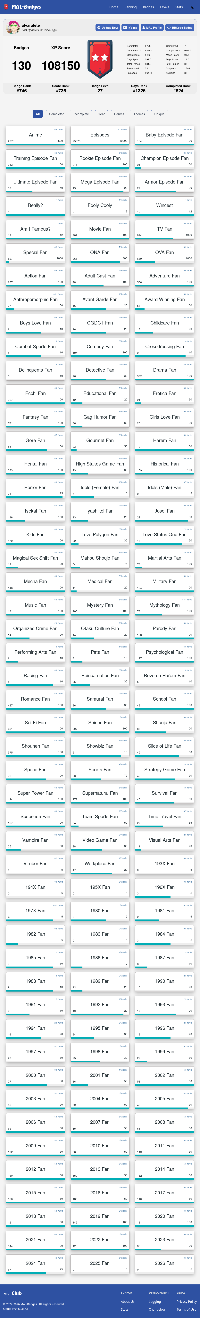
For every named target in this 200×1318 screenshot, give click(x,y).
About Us (128, 1301)
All (38, 114)
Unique (159, 114)
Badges (148, 7)
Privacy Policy (187, 1301)
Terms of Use (186, 1309)
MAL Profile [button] (154, 27)
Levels (164, 7)
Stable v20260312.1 (15, 1309)
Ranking (131, 7)
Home (113, 7)
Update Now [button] (110, 27)
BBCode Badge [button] (182, 27)
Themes (139, 114)
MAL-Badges (29, 1304)
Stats (179, 7)
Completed (56, 114)
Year (101, 114)
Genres (119, 114)
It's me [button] (133, 27)
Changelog (157, 1309)
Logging (155, 1301)
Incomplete (81, 114)
